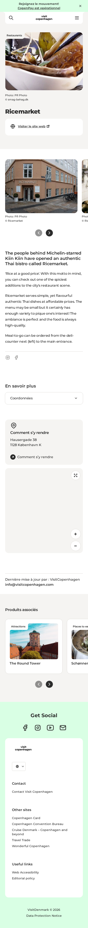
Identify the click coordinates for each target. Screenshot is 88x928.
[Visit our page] (37, 727)
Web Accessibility (25, 872)
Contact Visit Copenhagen (32, 792)
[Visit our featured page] (50, 727)
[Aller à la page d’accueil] (44, 17)
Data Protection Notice (44, 916)
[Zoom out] (75, 546)
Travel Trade (21, 840)
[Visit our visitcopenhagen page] (25, 727)
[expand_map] (75, 475)
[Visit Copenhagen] (23, 748)
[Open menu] (77, 18)
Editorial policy (23, 878)
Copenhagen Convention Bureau (37, 824)
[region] (44, 510)
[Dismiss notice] (80, 6)
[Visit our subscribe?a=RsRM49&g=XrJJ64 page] (63, 727)
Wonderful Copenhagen (31, 846)
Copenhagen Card (26, 818)
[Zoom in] (75, 534)
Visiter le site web (31, 126)
